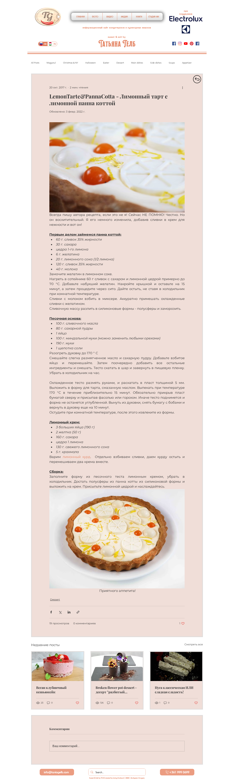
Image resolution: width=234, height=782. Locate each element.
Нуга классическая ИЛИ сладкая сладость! (174, 689)
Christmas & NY (70, 62)
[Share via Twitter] (60, 612)
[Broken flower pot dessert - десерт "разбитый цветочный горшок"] (117, 666)
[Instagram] (180, 43)
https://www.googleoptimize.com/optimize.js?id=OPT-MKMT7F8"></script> (125, 7)
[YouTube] (186, 43)
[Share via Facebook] (51, 612)
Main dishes (137, 62)
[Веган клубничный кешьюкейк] (58, 666)
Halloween (90, 62)
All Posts (35, 62)
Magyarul (51, 62)
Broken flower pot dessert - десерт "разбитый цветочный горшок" (116, 689)
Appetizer (187, 62)
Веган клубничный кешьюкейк (51, 689)
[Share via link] (78, 612)
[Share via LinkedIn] (69, 612)
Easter (106, 62)
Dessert (120, 62)
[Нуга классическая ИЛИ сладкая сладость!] (176, 666)
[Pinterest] (191, 43)
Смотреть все (193, 644)
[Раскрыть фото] (117, 538)
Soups (172, 62)
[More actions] (182, 87)
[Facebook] (174, 43)
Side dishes (155, 62)
